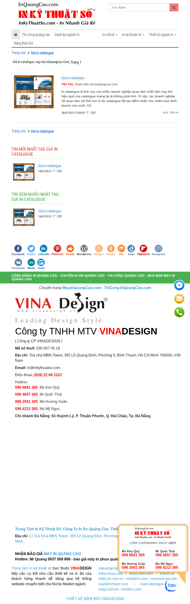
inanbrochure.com (113, 584)
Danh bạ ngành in (67, 34)
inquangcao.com (112, 568)
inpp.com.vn (108, 589)
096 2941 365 (26, 402)
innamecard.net (163, 579)
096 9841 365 (26, 387)
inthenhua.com (110, 573)
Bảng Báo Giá (23, 43)
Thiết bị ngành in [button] (161, 34)
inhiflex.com (131, 589)
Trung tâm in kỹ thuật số (32, 568)
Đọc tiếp (169, 112)
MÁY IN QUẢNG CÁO (62, 554)
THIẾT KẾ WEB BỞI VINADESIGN (95, 599)
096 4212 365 (26, 409)
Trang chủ (19, 52)
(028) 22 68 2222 (48, 375)
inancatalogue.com (156, 584)
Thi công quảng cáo (36, 34)
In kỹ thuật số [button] (132, 34)
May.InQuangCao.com (81, 288)
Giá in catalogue (72, 77)
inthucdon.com (141, 573)
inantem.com (137, 579)
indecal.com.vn (110, 579)
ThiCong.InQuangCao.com (127, 288)
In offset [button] (108, 34)
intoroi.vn (167, 573)
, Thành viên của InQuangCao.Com (89, 84)
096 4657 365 (27, 394)
